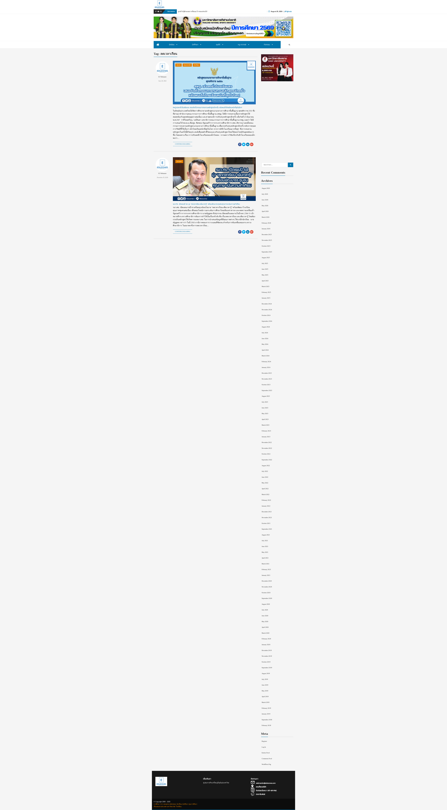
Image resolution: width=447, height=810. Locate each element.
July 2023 (265, 402)
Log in (264, 747)
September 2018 (267, 720)
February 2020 (266, 639)
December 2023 (267, 373)
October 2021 (266, 523)
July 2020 (265, 610)
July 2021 (265, 540)
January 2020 (266, 644)
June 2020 (265, 616)
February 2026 (266, 223)
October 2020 (266, 592)
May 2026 (265, 205)
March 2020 (265, 633)
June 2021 (265, 546)
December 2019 (267, 650)
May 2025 (265, 275)
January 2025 (266, 298)
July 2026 (265, 194)
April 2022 (265, 488)
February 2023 (266, 431)
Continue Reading (182, 144)
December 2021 (267, 512)
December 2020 (267, 581)
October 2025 (266, 246)
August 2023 (266, 396)
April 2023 (265, 419)
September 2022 (267, 460)
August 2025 (266, 257)
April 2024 (265, 350)
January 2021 (266, 575)
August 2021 (266, 535)
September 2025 (267, 252)
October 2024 (266, 315)
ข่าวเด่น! (179, 161)
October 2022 (266, 454)
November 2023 (267, 379)
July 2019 (265, 679)
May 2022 (265, 483)
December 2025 (267, 234)
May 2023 (265, 413)
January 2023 (266, 437)
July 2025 (265, 263)
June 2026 (265, 200)
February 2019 (266, 708)
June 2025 (265, 269)
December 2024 (267, 304)
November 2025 (267, 240)
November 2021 (267, 517)
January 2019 (266, 714)
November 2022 (267, 448)
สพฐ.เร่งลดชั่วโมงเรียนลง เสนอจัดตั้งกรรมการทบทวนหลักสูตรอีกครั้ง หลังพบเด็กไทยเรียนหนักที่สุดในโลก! (207, 107)
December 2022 (267, 442)
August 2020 (266, 604)
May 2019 (265, 691)
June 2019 (265, 685)
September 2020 (267, 598)
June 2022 (265, 477)
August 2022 (266, 465)
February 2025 (266, 292)
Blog (178, 65)
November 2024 (267, 309)
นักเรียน (196, 65)
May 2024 (265, 344)
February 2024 (266, 361)
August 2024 (266, 327)
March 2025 (265, 286)
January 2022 (266, 506)
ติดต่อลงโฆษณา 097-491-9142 (266, 790)
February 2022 (266, 500)
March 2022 (265, 494)
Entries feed (266, 753)
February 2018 (266, 725)
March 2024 (265, 356)
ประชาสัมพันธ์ (260, 794)
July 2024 (265, 333)
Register (264, 741)
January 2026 (266, 229)
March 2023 (265, 425)
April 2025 (265, 281)
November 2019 (267, 656)
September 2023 (267, 390)
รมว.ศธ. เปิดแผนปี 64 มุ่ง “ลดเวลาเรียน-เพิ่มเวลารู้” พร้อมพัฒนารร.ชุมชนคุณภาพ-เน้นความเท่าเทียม (206, 204)
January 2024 (266, 367)
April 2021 (265, 558)
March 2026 (265, 217)
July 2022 (265, 471)
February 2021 (266, 569)
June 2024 (265, 338)
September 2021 (267, 529)
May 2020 (265, 621)
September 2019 (267, 667)
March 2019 (265, 702)
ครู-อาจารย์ (187, 65)
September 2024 (267, 321)
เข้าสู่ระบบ (288, 11)
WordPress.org (266, 764)
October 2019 (266, 662)
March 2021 (265, 564)
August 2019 (266, 673)
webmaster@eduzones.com (266, 783)
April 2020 (265, 627)
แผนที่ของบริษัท (261, 786)
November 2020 (267, 587)
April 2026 (265, 211)
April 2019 (265, 696)
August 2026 (266, 188)
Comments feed (267, 758)
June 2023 (265, 408)
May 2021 (265, 552)
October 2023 (266, 384)
